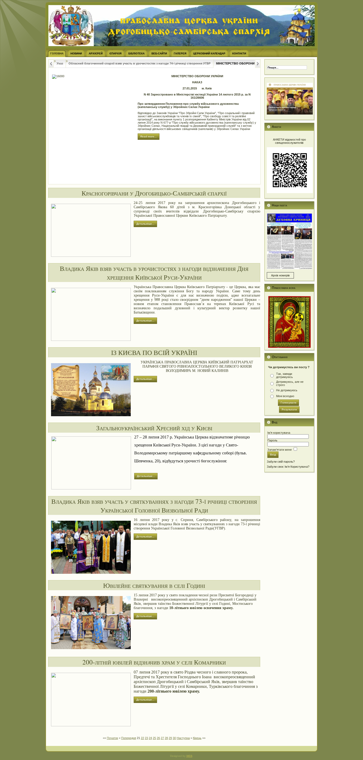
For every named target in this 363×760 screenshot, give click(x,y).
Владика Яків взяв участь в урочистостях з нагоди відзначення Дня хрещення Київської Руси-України (154, 272)
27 (162, 738)
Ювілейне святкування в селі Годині (154, 585)
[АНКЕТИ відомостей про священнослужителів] (290, 192)
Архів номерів (280, 275)
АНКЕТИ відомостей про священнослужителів (289, 141)
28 (166, 738)
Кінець (197, 738)
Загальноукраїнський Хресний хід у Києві (154, 427)
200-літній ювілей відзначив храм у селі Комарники (154, 662)
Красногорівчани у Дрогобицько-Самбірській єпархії (154, 193)
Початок (112, 738)
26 (158, 738)
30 (174, 738)
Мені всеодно (285, 396)
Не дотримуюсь (286, 390)
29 (170, 738)
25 (154, 738)
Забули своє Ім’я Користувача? (288, 466)
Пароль (272, 440)
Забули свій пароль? (281, 461)
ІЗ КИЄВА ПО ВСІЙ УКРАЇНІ (154, 352)
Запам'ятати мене (279, 449)
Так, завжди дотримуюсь (284, 375)
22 (142, 738)
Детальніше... (145, 223)
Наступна (183, 738)
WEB (189, 755)
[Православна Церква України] (290, 113)
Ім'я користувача (278, 432)
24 (150, 738)
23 (146, 738)
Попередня (128, 738)
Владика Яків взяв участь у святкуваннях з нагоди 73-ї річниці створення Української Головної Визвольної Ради (154, 505)
